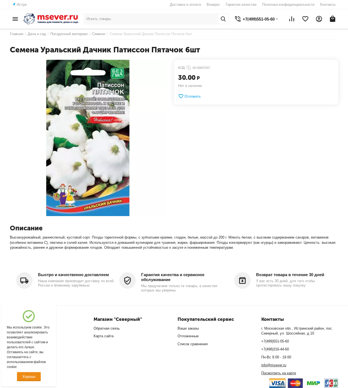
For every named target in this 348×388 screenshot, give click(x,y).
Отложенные (188, 336)
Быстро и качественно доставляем (73, 274)
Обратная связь (107, 328)
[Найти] (223, 19)
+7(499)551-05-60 (275, 341)
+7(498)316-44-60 (275, 349)
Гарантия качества (241, 4)
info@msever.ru (273, 365)
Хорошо (28, 377)
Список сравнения (193, 344)
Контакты (327, 4)
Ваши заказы (188, 328)
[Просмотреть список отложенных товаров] (305, 18)
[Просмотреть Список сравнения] (291, 18)
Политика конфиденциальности (288, 4)
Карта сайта (104, 336)
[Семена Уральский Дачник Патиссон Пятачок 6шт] (88, 138)
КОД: (181, 68)
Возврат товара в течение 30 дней (290, 274)
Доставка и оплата (185, 4)
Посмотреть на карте (278, 373)
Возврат (213, 4)
